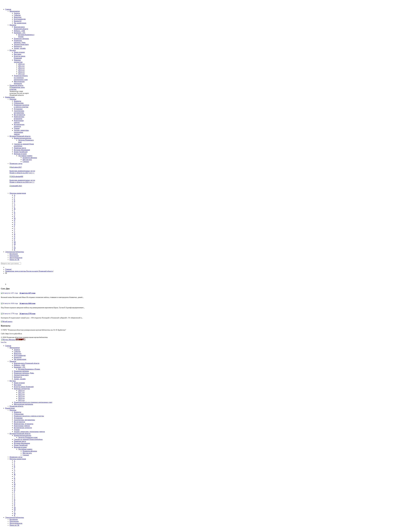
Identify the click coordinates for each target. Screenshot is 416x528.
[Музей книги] (6, 321)
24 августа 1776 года (27, 313)
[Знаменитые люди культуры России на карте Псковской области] (19, 89)
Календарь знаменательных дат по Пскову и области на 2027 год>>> (22, 172)
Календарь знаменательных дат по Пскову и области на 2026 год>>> (22, 181)
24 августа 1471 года (27, 293)
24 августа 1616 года (27, 303)
